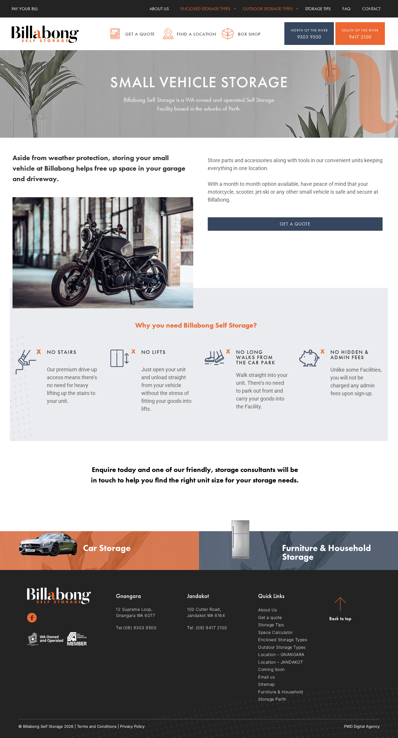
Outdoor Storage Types (268, 9)
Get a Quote (140, 34)
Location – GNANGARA (281, 654)
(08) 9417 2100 (211, 627)
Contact (371, 9)
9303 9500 (309, 34)
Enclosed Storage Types (205, 9)
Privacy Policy (132, 726)
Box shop (249, 34)
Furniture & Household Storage (326, 552)
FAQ (346, 9)
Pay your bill (25, 9)
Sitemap (266, 684)
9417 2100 (360, 34)
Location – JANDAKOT (280, 662)
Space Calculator (275, 632)
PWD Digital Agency (362, 726)
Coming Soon (271, 669)
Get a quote (270, 617)
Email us (266, 676)
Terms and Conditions (97, 726)
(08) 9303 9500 (139, 627)
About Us (159, 9)
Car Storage (107, 548)
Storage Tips (318, 9)
